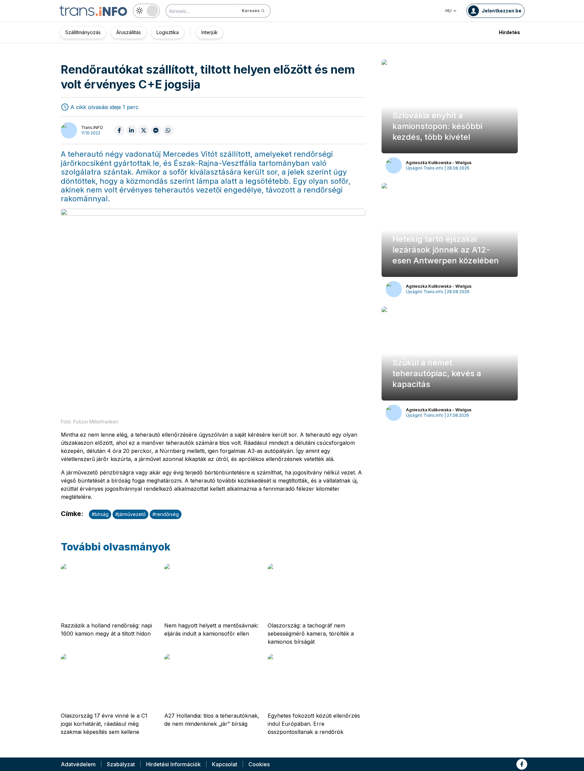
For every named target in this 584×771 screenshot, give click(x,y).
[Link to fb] (521, 764)
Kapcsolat (224, 764)
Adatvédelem (78, 764)
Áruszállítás (128, 32)
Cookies (259, 764)
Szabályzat (121, 764)
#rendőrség (165, 514)
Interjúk (209, 32)
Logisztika (167, 32)
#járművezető (130, 514)
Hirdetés (509, 32)
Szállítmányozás (83, 32)
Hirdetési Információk (173, 764)
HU (448, 10)
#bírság (100, 514)
